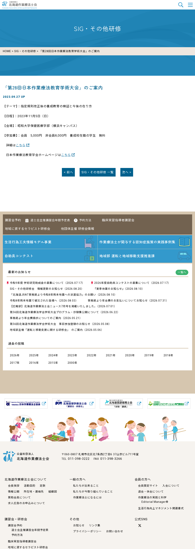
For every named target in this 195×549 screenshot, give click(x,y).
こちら (21, 145)
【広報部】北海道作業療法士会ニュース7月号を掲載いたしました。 (53, 306)
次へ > (126, 172)
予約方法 (85, 220)
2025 (32, 355)
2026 (13, 355)
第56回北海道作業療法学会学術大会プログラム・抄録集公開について (54, 312)
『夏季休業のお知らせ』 (109, 288)
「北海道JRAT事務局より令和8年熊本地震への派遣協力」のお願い (53, 294)
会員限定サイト (148, 485)
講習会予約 (13, 220)
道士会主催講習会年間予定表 (50, 220)
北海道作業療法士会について (26, 479)
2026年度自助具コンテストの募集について (122, 282)
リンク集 (94, 525)
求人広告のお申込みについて (26, 503)
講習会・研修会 (16, 519)
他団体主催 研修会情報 (77, 229)
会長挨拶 (13, 485)
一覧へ (182, 272)
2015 (51, 362)
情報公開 (13, 491)
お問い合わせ (114, 531)
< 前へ (68, 172)
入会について (171, 485)
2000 (71, 362)
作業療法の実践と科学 (152, 497)
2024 (51, 355)
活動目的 (29, 485)
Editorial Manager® (154, 501)
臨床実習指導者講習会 (118, 220)
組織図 (52, 491)
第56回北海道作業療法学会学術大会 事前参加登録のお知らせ (50, 323)
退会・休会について (151, 491)
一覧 (98, 172)
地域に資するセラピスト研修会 (27, 229)
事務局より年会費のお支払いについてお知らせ (118, 300)
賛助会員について (19, 497)
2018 (167, 355)
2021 (109, 355)
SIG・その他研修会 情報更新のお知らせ (36, 288)
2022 (90, 355)
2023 (71, 355)
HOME (7, 51)
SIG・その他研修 (25, 51)
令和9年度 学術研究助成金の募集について (37, 282)
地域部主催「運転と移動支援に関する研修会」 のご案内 (46, 329)
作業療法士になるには (87, 497)
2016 (32, 362)
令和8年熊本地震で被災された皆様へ (33, 300)
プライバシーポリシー (87, 531)
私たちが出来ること (86, 485)
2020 (128, 355)
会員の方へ (143, 479)
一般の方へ (78, 479)
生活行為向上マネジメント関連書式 (161, 508)
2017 (13, 362)
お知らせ (79, 525)
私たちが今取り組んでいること (93, 491)
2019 (147, 355)
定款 (43, 485)
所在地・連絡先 (34, 491)
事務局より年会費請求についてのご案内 (35, 318)
